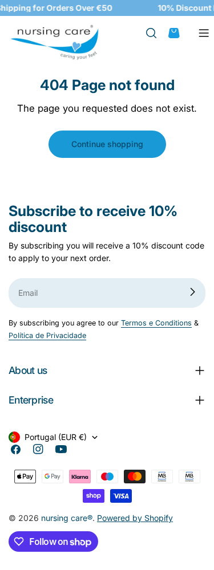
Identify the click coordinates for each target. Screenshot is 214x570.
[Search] (156, 33)
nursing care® (66, 518)
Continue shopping (107, 144)
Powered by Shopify (135, 518)
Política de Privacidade (47, 335)
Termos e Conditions (156, 323)
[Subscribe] (192, 292)
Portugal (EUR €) (56, 437)
